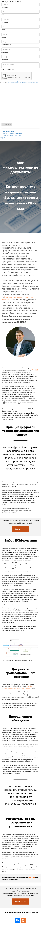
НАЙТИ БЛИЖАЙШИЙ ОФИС (12, 136)
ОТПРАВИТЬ (7, 125)
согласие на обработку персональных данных (23, 82)
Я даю (5, 82)
